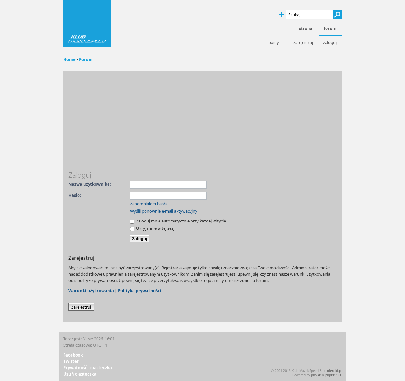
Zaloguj (330, 42)
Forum (86, 59)
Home (69, 59)
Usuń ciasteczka (80, 374)
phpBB (316, 375)
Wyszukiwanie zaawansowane (281, 14)
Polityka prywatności (139, 291)
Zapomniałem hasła (148, 204)
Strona (306, 28)
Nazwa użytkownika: (89, 184)
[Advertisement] (202, 123)
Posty (273, 42)
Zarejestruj (303, 42)
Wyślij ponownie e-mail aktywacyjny (163, 211)
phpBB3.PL (333, 375)
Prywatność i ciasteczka (87, 368)
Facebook (73, 355)
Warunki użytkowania (91, 291)
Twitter (71, 361)
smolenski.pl (332, 370)
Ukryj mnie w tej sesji (155, 228)
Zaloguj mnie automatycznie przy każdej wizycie (180, 221)
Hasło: (74, 195)
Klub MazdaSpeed (87, 23)
